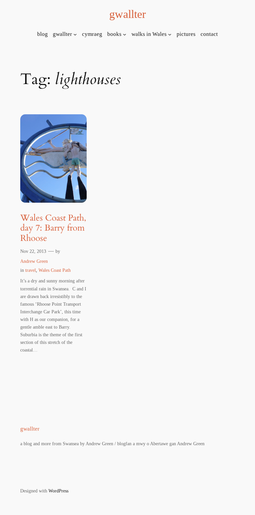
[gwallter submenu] (75, 34)
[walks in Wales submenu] (169, 34)
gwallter (127, 14)
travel (30, 270)
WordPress (58, 490)
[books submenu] (124, 34)
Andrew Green (34, 261)
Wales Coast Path (55, 270)
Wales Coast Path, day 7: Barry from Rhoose (53, 228)
